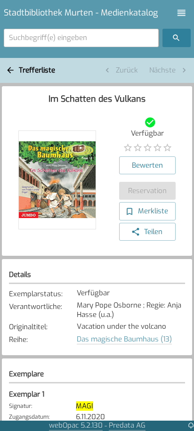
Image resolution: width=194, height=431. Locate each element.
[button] (181, 13)
